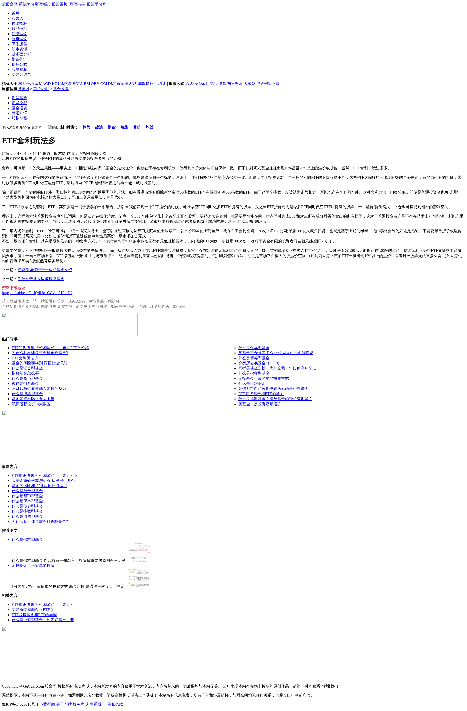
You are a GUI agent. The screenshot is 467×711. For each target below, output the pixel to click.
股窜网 (23, 89)
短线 (124, 127)
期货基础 (19, 98)
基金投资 (61, 89)
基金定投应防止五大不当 (33, 399)
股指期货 (19, 118)
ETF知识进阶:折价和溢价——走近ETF (44, 475)
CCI (103, 84)
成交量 (66, 84)
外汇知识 (19, 113)
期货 (112, 127)
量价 (137, 127)
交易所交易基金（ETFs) (258, 363)
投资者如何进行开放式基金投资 (45, 270)
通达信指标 (195, 84)
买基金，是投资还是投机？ (261, 404)
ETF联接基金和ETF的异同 (261, 394)
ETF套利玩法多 (25, 358)
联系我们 (97, 704)
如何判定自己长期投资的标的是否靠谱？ (273, 389)
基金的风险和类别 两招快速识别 (39, 363)
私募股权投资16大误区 (31, 404)
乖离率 (122, 84)
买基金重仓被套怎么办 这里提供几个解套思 (275, 353)
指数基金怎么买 (25, 373)
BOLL (78, 84)
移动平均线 (28, 84)
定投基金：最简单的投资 (33, 565)
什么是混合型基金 (27, 368)
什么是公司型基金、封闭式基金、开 (43, 620)
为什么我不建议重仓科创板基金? (40, 353)
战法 (99, 127)
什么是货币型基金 (27, 378)
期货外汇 (41, 89)
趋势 (86, 127)
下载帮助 (47, 704)
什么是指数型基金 (253, 373)
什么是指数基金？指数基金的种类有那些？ (275, 399)
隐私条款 (115, 704)
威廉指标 (145, 84)
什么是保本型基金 (253, 348)
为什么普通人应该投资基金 (41, 279)
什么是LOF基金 (251, 383)
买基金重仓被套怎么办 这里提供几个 (43, 481)
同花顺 (211, 84)
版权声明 (81, 704)
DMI (112, 84)
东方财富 (235, 84)
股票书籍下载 (268, 84)
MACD (45, 84)
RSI (87, 84)
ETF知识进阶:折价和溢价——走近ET (43, 604)
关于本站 (64, 704)
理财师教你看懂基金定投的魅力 (39, 389)
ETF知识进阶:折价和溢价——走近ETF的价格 (50, 348)
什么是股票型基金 (27, 394)
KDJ (55, 84)
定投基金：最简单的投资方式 (263, 378)
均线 (149, 127)
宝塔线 (160, 84)
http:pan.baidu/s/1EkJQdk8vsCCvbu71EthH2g (38, 293)
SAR (133, 84)
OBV (95, 84)
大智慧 (249, 84)
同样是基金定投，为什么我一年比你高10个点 (277, 368)
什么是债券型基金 (253, 358)
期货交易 (19, 103)
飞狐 (222, 84)
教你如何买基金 (25, 383)
